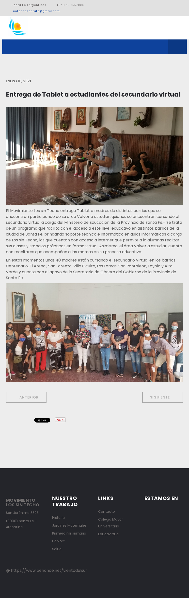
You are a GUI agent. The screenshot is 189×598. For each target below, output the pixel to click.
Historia (58, 517)
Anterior (28, 397)
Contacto (106, 511)
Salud (57, 549)
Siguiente (160, 397)
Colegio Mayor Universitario (110, 523)
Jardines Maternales (69, 525)
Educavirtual (108, 534)
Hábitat (58, 541)
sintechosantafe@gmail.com (36, 11)
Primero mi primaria (69, 533)
